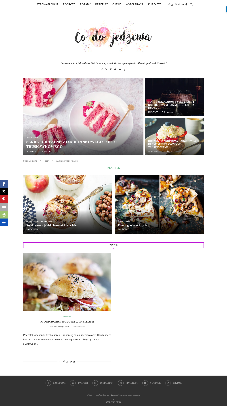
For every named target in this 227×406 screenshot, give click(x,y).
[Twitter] (172, 4)
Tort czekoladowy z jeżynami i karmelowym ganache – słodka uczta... (171, 105)
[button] (29, 116)
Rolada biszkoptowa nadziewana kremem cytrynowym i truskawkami (172, 144)
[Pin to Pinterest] (71, 361)
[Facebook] (169, 4)
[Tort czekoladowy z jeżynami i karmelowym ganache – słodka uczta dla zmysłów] (174, 97)
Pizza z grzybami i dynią (132, 225)
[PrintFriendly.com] (4, 215)
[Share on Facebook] (64, 361)
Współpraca (134, 4)
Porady (85, 4)
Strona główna (47, 4)
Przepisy (101, 4)
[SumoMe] (4, 222)
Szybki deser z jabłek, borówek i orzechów (51, 225)
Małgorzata (63, 326)
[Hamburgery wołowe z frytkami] (67, 282)
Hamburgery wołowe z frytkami (67, 321)
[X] (4, 191)
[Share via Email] (74, 361)
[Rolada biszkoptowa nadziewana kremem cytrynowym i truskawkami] (174, 136)
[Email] (4, 207)
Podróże (69, 4)
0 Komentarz (45, 151)
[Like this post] (60, 361)
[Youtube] (183, 4)
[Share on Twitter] (67, 361)
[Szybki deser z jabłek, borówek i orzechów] (67, 204)
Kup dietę (154, 4)
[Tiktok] (186, 4)
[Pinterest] (179, 4)
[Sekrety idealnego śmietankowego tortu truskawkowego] (83, 116)
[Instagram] (176, 4)
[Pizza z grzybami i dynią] (159, 204)
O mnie (116, 4)
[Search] (191, 4)
